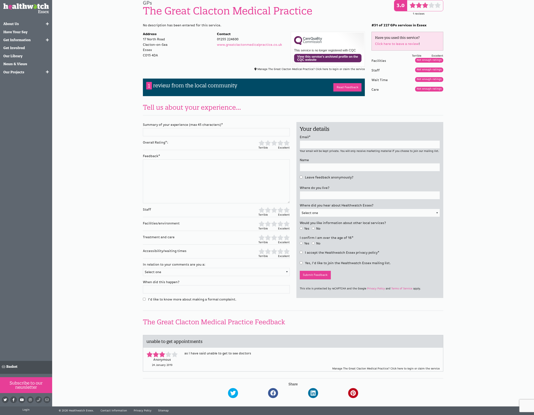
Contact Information (114, 410)
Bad (268, 142)
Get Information (17, 40)
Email (305, 137)
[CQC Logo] (308, 44)
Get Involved (14, 48)
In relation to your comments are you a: (174, 264)
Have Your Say (15, 32)
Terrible (261, 142)
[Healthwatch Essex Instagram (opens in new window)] (30, 399)
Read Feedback (347, 87)
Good (280, 142)
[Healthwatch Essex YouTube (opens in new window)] (22, 399)
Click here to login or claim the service (340, 69)
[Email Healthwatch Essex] (47, 399)
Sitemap (163, 410)
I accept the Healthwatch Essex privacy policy (341, 253)
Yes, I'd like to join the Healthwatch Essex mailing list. (347, 263)
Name (304, 160)
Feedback (151, 156)
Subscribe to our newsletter (26, 385)
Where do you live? (314, 188)
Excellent (286, 142)
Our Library (13, 56)
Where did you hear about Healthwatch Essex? (336, 205)
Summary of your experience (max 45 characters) (183, 125)
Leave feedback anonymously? (328, 177)
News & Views (15, 64)
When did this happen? (161, 282)
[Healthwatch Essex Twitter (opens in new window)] (5, 399)
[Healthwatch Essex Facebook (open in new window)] (13, 399)
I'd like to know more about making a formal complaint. (191, 299)
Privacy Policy (376, 288)
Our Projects (13, 72)
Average (274, 142)
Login (26, 410)
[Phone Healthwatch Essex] (38, 399)
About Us (11, 24)
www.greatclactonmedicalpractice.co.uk (249, 45)
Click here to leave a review (397, 44)
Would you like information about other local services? (343, 223)
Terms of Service (401, 288)
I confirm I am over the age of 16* (327, 238)
